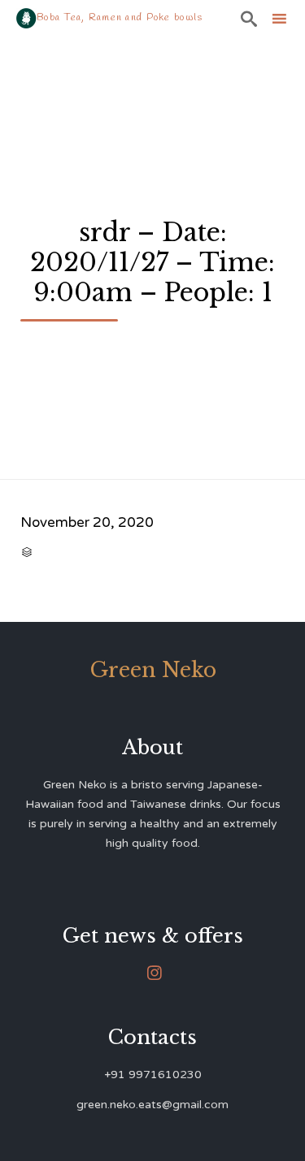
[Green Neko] (26, 18)
